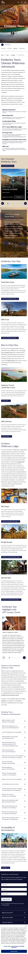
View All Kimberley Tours (7, 166)
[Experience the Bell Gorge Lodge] (14, 496)
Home (2, 55)
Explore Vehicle (5, 436)
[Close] (26, 926)
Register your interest (7, 197)
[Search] (21, 2)
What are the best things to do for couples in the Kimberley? (9, 812)
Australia (13, 55)
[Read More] (14, 840)
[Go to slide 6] (15, 246)
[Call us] (18, 2)
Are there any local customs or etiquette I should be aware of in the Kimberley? (12, 789)
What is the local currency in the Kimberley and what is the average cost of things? (12, 756)
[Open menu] (25, 2)
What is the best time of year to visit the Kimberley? (9, 750)
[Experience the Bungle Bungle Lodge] (14, 531)
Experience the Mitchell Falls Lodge (10, 599)
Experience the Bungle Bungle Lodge (10, 557)
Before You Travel (7, 918)
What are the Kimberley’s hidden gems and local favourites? (10, 801)
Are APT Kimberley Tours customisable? (12, 732)
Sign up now (6, 899)
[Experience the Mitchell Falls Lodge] (14, 567)
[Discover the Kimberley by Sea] (14, 271)
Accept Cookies (14, 951)
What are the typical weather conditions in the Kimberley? (9, 774)
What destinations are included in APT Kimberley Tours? (9, 737)
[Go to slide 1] (7, 203)
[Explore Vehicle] (14, 411)
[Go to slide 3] (14, 203)
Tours (7, 55)
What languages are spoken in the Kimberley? (8, 768)
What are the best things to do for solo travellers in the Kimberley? (10, 818)
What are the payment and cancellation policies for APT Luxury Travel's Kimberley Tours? (10, 744)
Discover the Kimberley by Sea (9, 299)
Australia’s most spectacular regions (10, 695)
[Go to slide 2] (11, 203)
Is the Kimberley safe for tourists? (10, 784)
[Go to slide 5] (20, 203)
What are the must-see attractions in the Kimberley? (9, 795)
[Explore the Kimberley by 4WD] (14, 309)
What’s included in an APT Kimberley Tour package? (8, 721)
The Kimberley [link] (21, 55)
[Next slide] (25, 203)
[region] (14, 939)
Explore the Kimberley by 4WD (9, 338)
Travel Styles (22, 48)
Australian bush (20, 462)
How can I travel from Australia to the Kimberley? (8, 762)
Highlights (15, 48)
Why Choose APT (7, 913)
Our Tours (9, 48)
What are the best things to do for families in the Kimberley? (9, 806)
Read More (4, 867)
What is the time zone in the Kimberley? (12, 779)
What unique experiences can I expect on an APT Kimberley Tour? (10, 726)
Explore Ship (5, 400)
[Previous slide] (2, 203)
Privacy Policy (6, 905)
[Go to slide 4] (17, 203)
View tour (19, 197)
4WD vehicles (11, 360)
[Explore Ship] (14, 374)
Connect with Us (7, 922)
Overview (3, 48)
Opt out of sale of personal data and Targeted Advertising (14, 946)
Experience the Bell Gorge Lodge (9, 521)
